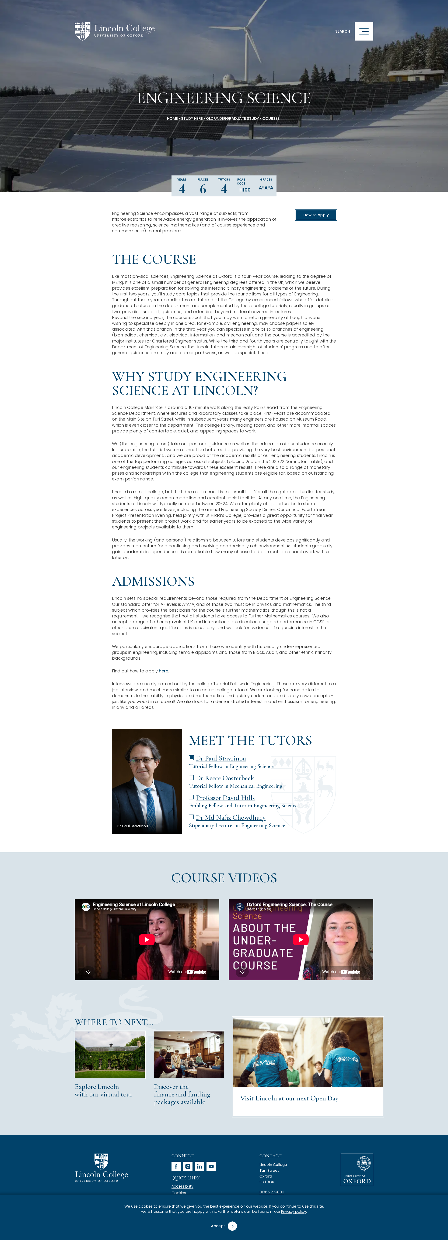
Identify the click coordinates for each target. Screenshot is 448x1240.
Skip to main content (30, 5)
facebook (176, 1166)
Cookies (179, 1192)
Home (172, 118)
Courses (271, 118)
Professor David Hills (225, 798)
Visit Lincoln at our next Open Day (289, 1098)
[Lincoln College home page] (115, 31)
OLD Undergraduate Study (232, 118)
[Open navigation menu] (364, 31)
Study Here (192, 118)
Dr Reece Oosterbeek (225, 778)
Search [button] (342, 31)
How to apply (316, 215)
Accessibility (182, 1186)
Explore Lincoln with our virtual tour (104, 1090)
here (163, 671)
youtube (211, 1166)
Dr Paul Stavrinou (221, 758)
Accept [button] (218, 1226)
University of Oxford (357, 1170)
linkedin (199, 1166)
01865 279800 (271, 1192)
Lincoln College (101, 1168)
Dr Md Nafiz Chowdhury (231, 817)
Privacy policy (293, 1211)
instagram (187, 1166)
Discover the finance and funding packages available (182, 1094)
